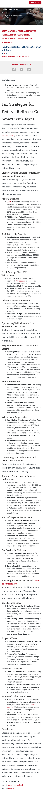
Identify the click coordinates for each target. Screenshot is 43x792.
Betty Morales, (9, 31)
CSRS (9, 202)
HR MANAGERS (35, 2)
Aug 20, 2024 (23, 56)
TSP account (20, 281)
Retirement (7, 42)
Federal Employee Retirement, (17, 38)
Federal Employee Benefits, (16, 34)
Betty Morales (9, 56)
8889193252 (13, 788)
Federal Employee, (27, 31)
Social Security (8, 135)
